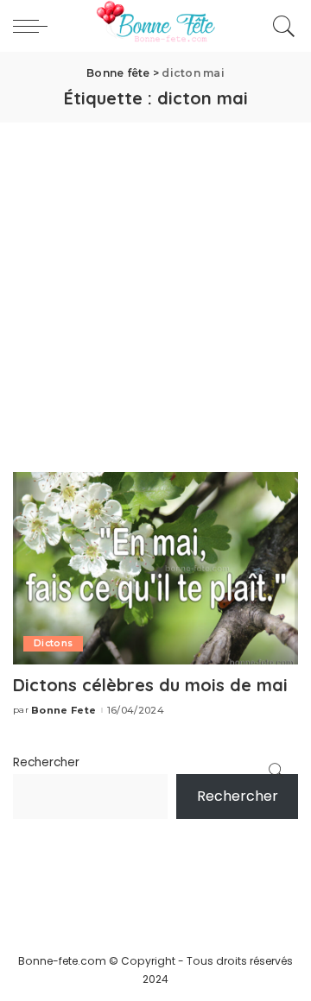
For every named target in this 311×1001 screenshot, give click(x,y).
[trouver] (280, 26)
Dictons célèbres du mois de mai (150, 685)
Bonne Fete (63, 710)
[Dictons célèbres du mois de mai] (155, 567)
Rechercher (46, 762)
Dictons (53, 643)
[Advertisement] (155, 286)
